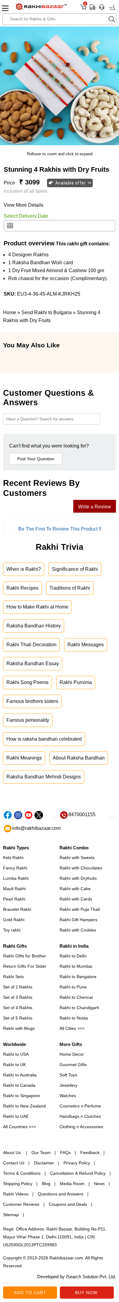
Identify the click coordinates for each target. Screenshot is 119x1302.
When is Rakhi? (23, 569)
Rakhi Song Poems (27, 682)
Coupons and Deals (68, 1204)
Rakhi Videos (15, 1193)
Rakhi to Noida (74, 1018)
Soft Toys (68, 1074)
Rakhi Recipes (22, 588)
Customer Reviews (21, 1204)
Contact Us (13, 1162)
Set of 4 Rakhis (17, 1007)
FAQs (65, 1152)
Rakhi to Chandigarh (79, 1007)
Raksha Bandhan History (33, 625)
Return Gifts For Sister (24, 966)
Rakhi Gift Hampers (78, 919)
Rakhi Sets (13, 976)
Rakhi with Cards (76, 899)
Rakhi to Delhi (73, 955)
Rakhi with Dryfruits (78, 878)
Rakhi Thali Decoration (31, 644)
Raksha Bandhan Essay (32, 663)
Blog (46, 1183)
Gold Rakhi (13, 919)
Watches (68, 1095)
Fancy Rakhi (15, 867)
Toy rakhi (11, 930)
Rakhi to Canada (19, 1085)
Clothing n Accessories (81, 1126)
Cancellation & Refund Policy (78, 1173)
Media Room (72, 1183)
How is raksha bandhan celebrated (44, 739)
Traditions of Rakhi (69, 588)
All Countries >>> (19, 1126)
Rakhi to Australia (20, 1074)
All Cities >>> (72, 1028)
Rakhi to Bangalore (78, 976)
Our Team (41, 1152)
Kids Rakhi (13, 857)
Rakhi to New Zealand (24, 1106)
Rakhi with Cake (75, 888)
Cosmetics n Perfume (80, 1106)
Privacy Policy (76, 1162)
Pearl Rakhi (14, 899)
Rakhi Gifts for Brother (24, 955)
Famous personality (27, 720)
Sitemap (11, 1214)
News (99, 1183)
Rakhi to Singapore (21, 1095)
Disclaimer (44, 1162)
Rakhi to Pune (73, 986)
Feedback (89, 1152)
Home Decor (72, 1054)
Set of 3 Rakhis (17, 997)
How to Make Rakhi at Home (37, 606)
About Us (12, 1152)
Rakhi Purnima (76, 682)
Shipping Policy (17, 1183)
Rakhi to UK (14, 1064)
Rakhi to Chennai (76, 997)
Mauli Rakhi (14, 888)
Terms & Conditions (22, 1173)
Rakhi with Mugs (19, 1028)
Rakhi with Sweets (77, 857)
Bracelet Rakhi (17, 909)
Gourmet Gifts (73, 1064)
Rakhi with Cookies (78, 930)
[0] (83, 9)
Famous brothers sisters (32, 701)
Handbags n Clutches (80, 1116)
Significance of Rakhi (75, 569)
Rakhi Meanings (24, 757)
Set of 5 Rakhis (17, 1018)
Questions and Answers (60, 1193)
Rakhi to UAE (16, 1116)
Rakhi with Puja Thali (80, 909)
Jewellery (69, 1085)
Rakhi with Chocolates (81, 867)
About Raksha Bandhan (79, 757)
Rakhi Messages (85, 644)
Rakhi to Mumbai (76, 966)
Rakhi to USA (16, 1054)
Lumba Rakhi (16, 878)
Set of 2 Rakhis (17, 986)
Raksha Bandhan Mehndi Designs (43, 776)
